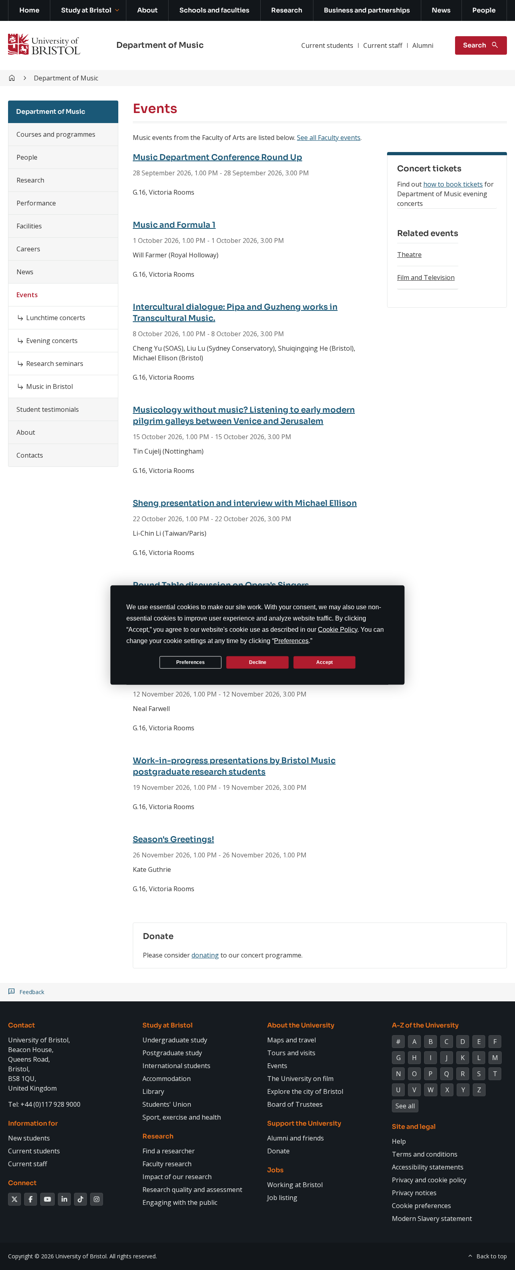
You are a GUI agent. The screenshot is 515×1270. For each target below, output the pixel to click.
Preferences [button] (291, 640)
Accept (324, 662)
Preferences (190, 662)
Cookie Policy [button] (337, 629)
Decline (257, 662)
